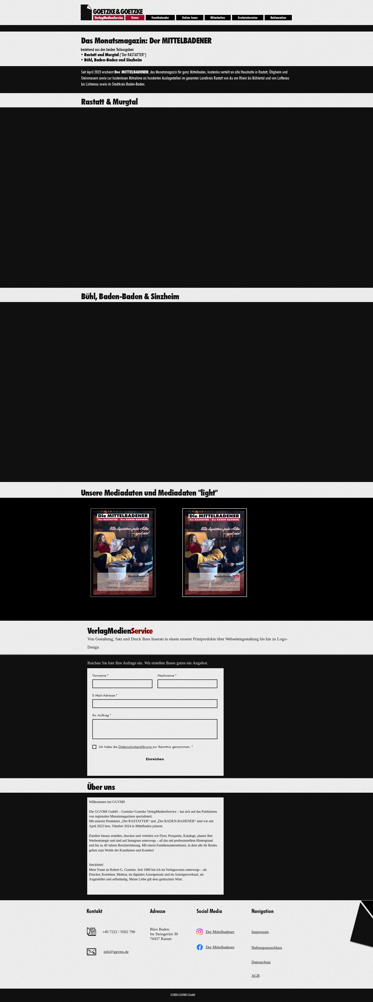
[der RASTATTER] (200, 932)
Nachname (167, 675)
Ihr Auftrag (101, 715)
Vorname (100, 675)
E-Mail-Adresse (104, 695)
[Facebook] (200, 947)
